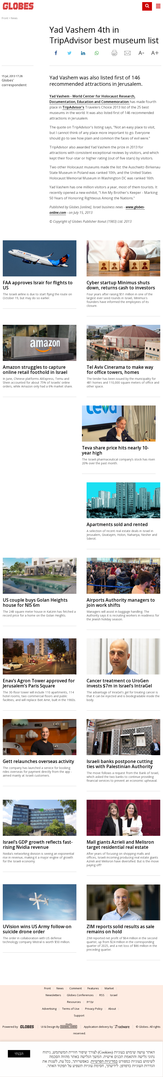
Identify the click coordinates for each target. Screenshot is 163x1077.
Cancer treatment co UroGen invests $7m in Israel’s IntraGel (119, 683)
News (14, 18)
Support (79, 1015)
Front (5, 18)
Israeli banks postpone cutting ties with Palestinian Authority (120, 763)
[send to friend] (127, 54)
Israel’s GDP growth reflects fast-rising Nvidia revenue (38, 844)
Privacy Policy (94, 1009)
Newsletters (53, 995)
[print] (114, 54)
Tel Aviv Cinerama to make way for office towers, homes (120, 369)
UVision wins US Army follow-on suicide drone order (37, 929)
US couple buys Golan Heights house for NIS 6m (35, 602)
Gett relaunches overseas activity (38, 761)
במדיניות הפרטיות (104, 1061)
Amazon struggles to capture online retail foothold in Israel (35, 369)
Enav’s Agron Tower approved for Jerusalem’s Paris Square (39, 683)
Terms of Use (70, 1009)
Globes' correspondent (14, 82)
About (112, 1009)
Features (93, 988)
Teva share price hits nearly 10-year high (115, 450)
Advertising (49, 1009)
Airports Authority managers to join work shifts (121, 602)
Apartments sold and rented (117, 524)
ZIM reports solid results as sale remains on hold (120, 929)
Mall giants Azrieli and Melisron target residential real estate (120, 844)
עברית (90, 1002)
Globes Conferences (80, 995)
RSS (101, 995)
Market (109, 988)
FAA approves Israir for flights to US (38, 285)
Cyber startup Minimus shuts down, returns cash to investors (121, 285)
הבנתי (19, 1054)
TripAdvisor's (73, 107)
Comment (75, 988)
